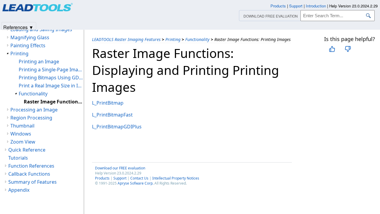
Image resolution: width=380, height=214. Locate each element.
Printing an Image (39, 61)
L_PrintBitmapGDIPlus (117, 126)
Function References (31, 166)
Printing (172, 39)
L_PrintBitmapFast (112, 114)
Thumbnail (22, 125)
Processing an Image (34, 109)
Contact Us (139, 178)
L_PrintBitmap (108, 103)
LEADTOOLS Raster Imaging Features (126, 39)
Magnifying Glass (29, 37)
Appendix (18, 190)
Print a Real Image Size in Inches (51, 85)
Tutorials (18, 158)
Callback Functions (29, 174)
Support (119, 178)
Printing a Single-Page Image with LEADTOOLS (51, 69)
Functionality (197, 39)
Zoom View (22, 142)
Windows (20, 133)
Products (102, 178)
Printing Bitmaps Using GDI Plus (51, 77)
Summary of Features (32, 182)
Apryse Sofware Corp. (135, 183)
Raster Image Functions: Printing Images (53, 101)
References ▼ (18, 27)
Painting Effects (27, 45)
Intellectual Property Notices (175, 178)
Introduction (316, 6)
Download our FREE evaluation (120, 168)
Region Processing (31, 117)
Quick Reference (26, 150)
